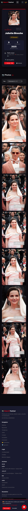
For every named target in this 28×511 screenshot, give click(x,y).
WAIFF (3, 485)
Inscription (4, 437)
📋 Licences (19, 63)
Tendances (4, 430)
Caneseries (4, 482)
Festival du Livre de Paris (8, 487)
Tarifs (3, 432)
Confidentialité (5, 452)
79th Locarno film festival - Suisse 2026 (12, 468)
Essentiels (14, 508)
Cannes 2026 (5, 478)
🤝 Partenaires (5, 442)
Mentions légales (6, 457)
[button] (14, 97)
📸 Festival (7, 2)
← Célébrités (8, 29)
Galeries (4, 425)
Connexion (4, 440)
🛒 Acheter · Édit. (9, 63)
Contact (4, 435)
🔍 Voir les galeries (9, 59)
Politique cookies (6, 505)
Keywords (4, 427)
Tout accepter (7, 508)
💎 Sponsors (5, 445)
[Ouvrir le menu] (17, 2)
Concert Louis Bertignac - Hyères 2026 (12, 473)
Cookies (4, 454)
